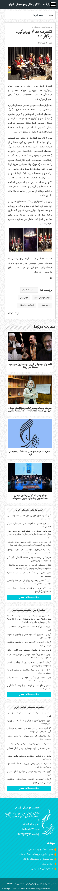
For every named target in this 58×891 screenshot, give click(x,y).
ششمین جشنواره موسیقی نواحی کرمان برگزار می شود (29, 714)
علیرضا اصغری (45, 305)
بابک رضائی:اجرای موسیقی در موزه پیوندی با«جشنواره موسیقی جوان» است (29, 551)
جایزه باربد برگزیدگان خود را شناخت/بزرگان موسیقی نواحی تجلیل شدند (29, 679)
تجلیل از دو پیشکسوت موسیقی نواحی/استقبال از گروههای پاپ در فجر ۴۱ (29, 656)
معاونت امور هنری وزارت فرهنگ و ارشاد (36, 854)
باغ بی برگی (24, 297)
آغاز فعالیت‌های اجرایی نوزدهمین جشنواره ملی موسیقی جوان (29, 517)
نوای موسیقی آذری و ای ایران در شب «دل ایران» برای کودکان (29, 722)
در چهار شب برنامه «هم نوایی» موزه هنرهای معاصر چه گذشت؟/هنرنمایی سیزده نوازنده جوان (29, 543)
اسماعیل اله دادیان (29, 289)
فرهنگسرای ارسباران (26, 305)
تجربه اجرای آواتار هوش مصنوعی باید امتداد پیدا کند (29, 628)
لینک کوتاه (13, 313)
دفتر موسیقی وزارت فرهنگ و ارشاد (38, 859)
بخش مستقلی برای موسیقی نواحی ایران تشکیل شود (29, 750)
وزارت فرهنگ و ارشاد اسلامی (40, 849)
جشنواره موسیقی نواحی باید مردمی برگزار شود (31, 744)
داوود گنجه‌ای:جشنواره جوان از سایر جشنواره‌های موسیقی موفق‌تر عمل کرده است (29, 582)
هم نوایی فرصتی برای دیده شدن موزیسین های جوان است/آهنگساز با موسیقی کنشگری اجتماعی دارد (29, 534)
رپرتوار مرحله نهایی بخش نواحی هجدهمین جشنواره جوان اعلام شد (30, 497)
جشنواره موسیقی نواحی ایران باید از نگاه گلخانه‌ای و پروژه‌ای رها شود (29, 765)
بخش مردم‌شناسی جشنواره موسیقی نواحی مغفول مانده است (29, 757)
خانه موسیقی (47, 864)
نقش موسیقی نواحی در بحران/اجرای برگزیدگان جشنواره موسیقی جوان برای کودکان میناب (29, 566)
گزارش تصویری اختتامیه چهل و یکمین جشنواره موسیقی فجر (29, 643)
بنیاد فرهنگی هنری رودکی (42, 869)
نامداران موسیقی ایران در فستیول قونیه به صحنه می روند (30, 366)
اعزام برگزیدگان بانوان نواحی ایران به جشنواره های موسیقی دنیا (29, 737)
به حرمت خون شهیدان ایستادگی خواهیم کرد (30, 453)
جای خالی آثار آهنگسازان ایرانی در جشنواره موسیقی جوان (29, 574)
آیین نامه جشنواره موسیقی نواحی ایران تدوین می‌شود (29, 773)
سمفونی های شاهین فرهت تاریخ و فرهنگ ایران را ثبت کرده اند (29, 687)
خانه (51, 15)
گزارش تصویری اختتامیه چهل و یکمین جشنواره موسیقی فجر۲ (29, 636)
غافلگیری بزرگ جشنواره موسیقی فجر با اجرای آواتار (29, 650)
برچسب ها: (46, 290)
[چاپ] (51, 279)
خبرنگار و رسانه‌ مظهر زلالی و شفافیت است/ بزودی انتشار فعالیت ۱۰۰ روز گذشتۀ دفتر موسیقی (30, 411)
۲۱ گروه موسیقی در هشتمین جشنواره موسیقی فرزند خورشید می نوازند (29, 729)
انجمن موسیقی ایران (42, 297)
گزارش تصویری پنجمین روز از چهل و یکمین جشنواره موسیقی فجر (29, 663)
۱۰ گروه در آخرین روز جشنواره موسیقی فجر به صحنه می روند (29, 671)
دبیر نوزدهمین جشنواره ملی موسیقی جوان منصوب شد (29, 525)
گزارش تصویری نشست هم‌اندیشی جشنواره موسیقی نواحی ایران (29, 780)
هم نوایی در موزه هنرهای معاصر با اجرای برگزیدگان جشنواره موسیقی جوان (29, 559)
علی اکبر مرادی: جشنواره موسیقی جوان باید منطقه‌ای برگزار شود (29, 589)
